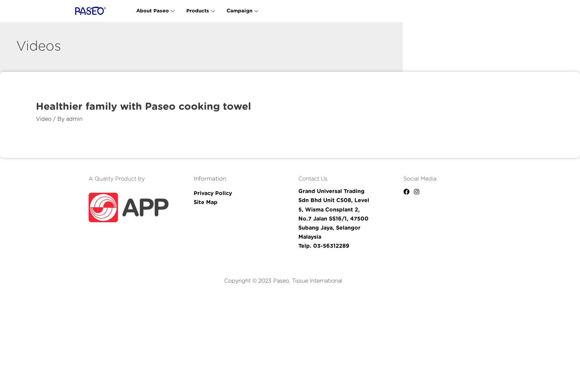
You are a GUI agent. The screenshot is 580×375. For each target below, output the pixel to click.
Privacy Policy (213, 193)
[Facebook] (406, 192)
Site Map (206, 202)
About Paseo (152, 10)
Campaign (239, 10)
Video (43, 119)
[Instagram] (417, 192)
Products (197, 10)
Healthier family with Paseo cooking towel (143, 107)
